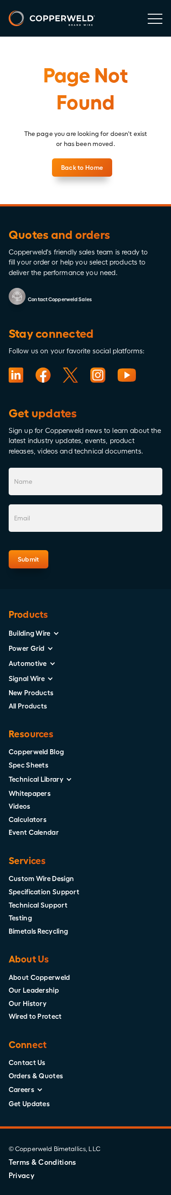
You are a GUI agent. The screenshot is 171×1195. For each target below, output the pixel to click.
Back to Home (82, 167)
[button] (155, 18)
